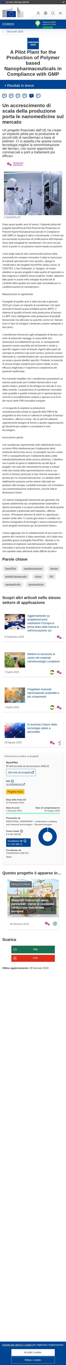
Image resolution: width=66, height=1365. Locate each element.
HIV (51, 576)
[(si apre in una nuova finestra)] (12, 12)
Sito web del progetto (19, 773)
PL (38, 95)
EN (11, 95)
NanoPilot (10, 568)
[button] (45, 13)
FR (24, 95)
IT (31, 95)
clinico (38, 576)
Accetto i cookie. (33, 1352)
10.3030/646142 (14, 784)
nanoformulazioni (33, 568)
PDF (35, 958)
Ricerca (53, 13)
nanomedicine (36, 584)
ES (18, 95)
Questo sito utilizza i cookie (17, 1345)
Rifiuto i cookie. (33, 1360)
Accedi (38, 13)
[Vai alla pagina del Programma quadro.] (33, 43)
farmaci (54, 568)
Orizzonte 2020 (15, 31)
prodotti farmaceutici (16, 576)
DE (4, 95)
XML (35, 949)
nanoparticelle (13, 584)
